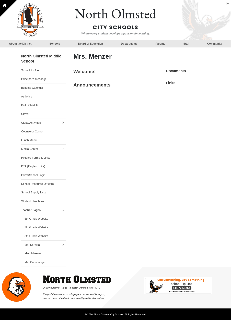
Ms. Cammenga (34, 262)
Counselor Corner (32, 131)
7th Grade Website (36, 227)
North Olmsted (115, 13)
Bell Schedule (29, 105)
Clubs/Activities (31, 122)
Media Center (29, 149)
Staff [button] (186, 43)
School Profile (30, 70)
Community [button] (214, 43)
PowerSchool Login (33, 175)
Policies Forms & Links (35, 157)
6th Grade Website (36, 218)
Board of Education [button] (90, 43)
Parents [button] (160, 43)
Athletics (26, 96)
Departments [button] (129, 43)
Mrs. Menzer (33, 253)
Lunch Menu (29, 140)
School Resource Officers (37, 183)
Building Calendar (32, 87)
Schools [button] (54, 43)
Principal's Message (34, 79)
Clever (25, 114)
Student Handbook (32, 201)
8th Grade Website (36, 236)
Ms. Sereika (32, 244)
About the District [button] (20, 43)
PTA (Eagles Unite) (33, 166)
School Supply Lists (33, 192)
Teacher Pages (31, 210)
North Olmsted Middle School (41, 58)
